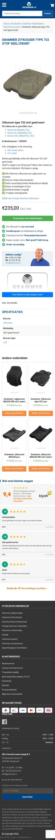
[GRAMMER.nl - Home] (29, 5)
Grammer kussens (11, 27)
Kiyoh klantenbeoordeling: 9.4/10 (16, 677)
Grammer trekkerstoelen (12, 613)
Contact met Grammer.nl (12, 668)
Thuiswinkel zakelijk (10, 672)
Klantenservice (8, 663)
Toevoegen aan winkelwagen (27, 218)
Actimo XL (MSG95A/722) (19, 133)
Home (6, 23)
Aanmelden (27, 797)
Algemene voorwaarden (12, 694)
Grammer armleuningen (12, 630)
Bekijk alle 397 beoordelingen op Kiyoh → (27, 588)
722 (5, 342)
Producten (16, 23)
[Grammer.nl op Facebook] (4, 721)
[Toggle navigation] (4, 5)
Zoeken (47, 13)
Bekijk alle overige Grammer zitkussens (20, 198)
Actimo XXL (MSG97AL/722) (20, 136)
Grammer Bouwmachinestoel (14, 622)
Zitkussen (7, 323)
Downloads (6, 681)
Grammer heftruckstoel (12, 617)
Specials (5, 685)
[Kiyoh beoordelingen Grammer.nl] (45, 494)
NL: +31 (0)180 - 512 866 (12, 768)
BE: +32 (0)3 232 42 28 (11, 771)
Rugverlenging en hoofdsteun (14, 648)
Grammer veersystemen (12, 643)
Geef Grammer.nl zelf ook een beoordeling (22, 498)
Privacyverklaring (9, 690)
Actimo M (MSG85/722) (18, 130)
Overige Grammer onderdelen (14, 626)
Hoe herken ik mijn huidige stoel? (27, 294)
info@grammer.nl (13, 263)
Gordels (5, 635)
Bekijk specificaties (14, 413)
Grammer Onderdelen (33, 23)
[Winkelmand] (51, 4)
